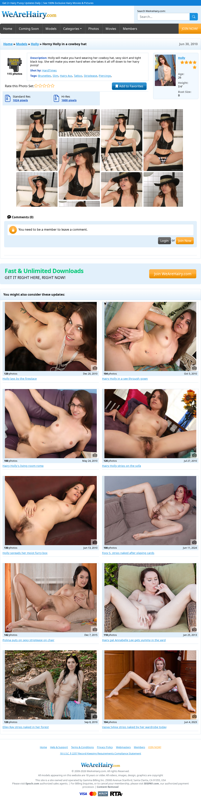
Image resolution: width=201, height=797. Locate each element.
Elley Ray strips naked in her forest (26, 727)
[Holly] (165, 70)
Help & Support (59, 747)
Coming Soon (29, 29)
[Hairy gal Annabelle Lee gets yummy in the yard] (150, 597)
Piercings (105, 76)
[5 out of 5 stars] (52, 85)
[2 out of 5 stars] (40, 85)
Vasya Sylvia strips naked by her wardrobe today (134, 727)
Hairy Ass (66, 76)
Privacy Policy (105, 747)
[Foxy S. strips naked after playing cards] (150, 510)
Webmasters (123, 747)
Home (7, 29)
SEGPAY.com (151, 783)
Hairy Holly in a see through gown (125, 378)
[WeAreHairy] (100, 765)
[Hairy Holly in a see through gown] (150, 336)
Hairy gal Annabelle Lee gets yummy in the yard (134, 640)
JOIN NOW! (190, 29)
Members (130, 29)
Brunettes (44, 76)
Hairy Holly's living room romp (23, 466)
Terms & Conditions (82, 747)
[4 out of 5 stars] (48, 85)
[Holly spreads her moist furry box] (51, 510)
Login (164, 241)
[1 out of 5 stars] (36, 85)
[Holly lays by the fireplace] (51, 336)
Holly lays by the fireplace (20, 378)
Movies (111, 29)
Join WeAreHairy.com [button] (172, 273)
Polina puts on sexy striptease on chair (28, 640)
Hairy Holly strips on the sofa (121, 466)
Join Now (184, 241)
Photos (93, 29)
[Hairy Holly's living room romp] (51, 423)
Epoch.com (32, 783)
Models (51, 29)
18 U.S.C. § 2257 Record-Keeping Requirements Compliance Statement (100, 753)
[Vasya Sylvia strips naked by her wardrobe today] (150, 685)
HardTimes (49, 70)
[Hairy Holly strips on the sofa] (150, 423)
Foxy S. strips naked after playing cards (128, 553)
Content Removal (108, 787)
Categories (71, 29)
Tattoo (78, 76)
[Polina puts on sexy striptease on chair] (51, 597)
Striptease (90, 76)
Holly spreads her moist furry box (25, 553)
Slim (55, 76)
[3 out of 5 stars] (44, 85)
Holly (35, 44)
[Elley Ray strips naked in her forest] (51, 685)
